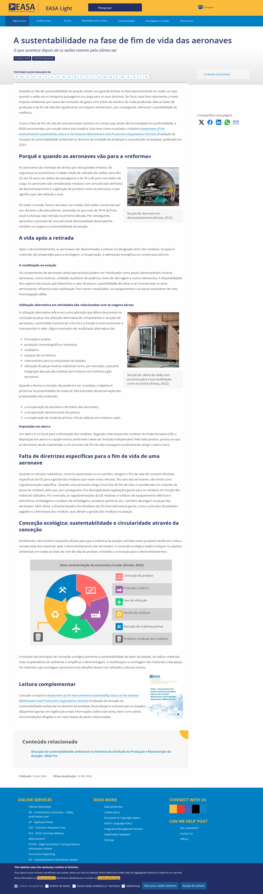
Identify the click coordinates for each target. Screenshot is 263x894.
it (81, 76)
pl (117, 76)
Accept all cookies (193, 885)
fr (63, 76)
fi (140, 76)
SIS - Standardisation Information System (53, 859)
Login (235, 7)
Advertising (133, 886)
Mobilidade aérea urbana (94, 20)
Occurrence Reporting (42, 854)
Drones (67, 20)
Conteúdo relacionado (217, 74)
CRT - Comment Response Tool (47, 827)
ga (69, 76)
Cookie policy (112, 812)
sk (128, 76)
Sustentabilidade (126, 20)
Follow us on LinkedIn (203, 809)
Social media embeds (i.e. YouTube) (98, 886)
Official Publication (40, 806)
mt (105, 76)
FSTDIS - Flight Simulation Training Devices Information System (54, 846)
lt (93, 76)
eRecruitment (37, 838)
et (46, 76)
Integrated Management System (123, 829)
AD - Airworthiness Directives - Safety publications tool (51, 814)
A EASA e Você (43, 20)
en (16, 76)
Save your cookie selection (160, 885)
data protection (46, 878)
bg (22, 76)
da (34, 76)
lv (87, 76)
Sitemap (109, 840)
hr (75, 76)
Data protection (113, 806)
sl (134, 76)
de (40, 76)
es (58, 76)
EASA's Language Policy (118, 823)
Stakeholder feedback (117, 834)
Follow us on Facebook (188, 809)
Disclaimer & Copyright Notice (122, 817)
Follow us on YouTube (180, 809)
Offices (184, 839)
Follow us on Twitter (195, 809)
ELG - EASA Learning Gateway (46, 833)
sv (146, 76)
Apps (222, 7)
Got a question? (189, 828)
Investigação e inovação (157, 20)
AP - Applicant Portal (41, 822)
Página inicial (19, 20)
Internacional (186, 20)
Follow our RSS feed (173, 809)
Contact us (186, 833)
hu (99, 76)
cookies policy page (109, 878)
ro (122, 76)
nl (111, 76)
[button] (201, 122)
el (52, 76)
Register (248, 7)
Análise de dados (60, 886)
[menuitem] (235, 7)
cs (28, 76)
